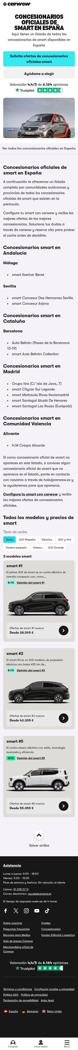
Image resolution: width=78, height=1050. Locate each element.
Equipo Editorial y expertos (58, 935)
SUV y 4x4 (64, 539)
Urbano (37, 547)
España (13, 1011)
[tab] (39, 148)
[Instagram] (27, 912)
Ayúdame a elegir (39, 74)
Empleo (46, 923)
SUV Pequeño (27, 539)
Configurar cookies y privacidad (54, 989)
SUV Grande (56, 547)
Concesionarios (51, 929)
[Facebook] (6, 912)
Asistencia (12, 865)
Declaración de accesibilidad (20, 1000)
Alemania (32, 1011)
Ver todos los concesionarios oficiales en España (39, 148)
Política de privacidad (34, 994)
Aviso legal (47, 1000)
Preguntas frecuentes (16, 929)
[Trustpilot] (39, 90)
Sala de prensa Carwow (18, 941)
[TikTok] (47, 912)
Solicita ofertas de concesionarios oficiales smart (39, 59)
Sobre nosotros (12, 923)
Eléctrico (47, 539)
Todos (9, 539)
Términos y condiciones (17, 989)
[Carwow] (16, 4)
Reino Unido (54, 1011)
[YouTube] (37, 912)
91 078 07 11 (20, 889)
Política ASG (11, 994)
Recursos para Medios (16, 935)
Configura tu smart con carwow (30, 494)
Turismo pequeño (16, 547)
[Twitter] (16, 912)
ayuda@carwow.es (39, 893)
